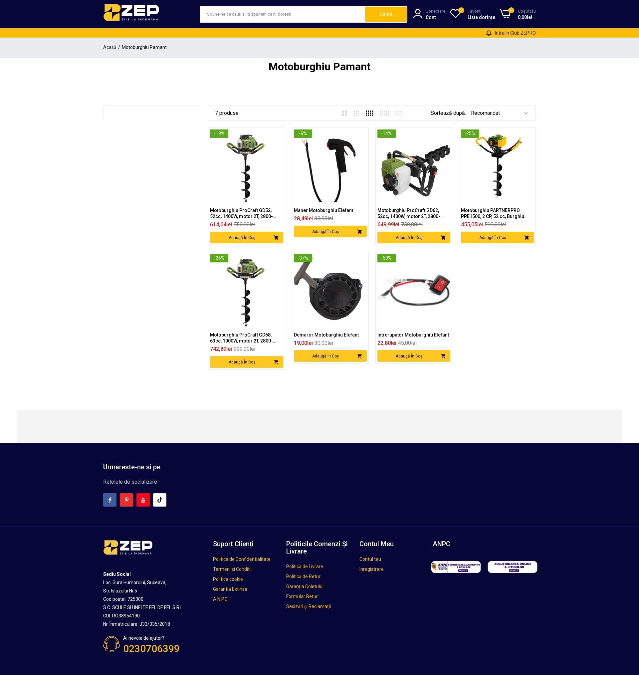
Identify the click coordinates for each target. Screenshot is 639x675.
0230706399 (151, 648)
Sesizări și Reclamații (308, 606)
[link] (277, 135)
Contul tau (370, 559)
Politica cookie (228, 579)
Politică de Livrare (304, 566)
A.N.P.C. (221, 599)
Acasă (109, 47)
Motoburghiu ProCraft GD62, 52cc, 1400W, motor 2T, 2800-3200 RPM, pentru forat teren (408, 213)
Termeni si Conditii (232, 569)
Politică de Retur (303, 576)
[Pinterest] (126, 500)
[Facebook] (109, 500)
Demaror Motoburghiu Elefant (326, 335)
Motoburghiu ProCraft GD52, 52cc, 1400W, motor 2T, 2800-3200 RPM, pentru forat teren (241, 213)
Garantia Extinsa (230, 589)
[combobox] (283, 14)
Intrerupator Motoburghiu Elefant (413, 335)
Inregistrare (371, 569)
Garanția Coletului (304, 586)
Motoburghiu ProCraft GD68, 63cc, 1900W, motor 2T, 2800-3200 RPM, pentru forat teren (241, 338)
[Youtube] (143, 500)
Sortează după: (448, 113)
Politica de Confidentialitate (242, 559)
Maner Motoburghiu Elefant (323, 210)
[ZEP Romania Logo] (131, 14)
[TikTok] (159, 500)
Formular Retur (302, 596)
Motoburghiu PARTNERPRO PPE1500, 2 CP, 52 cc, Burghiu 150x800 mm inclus (492, 213)
